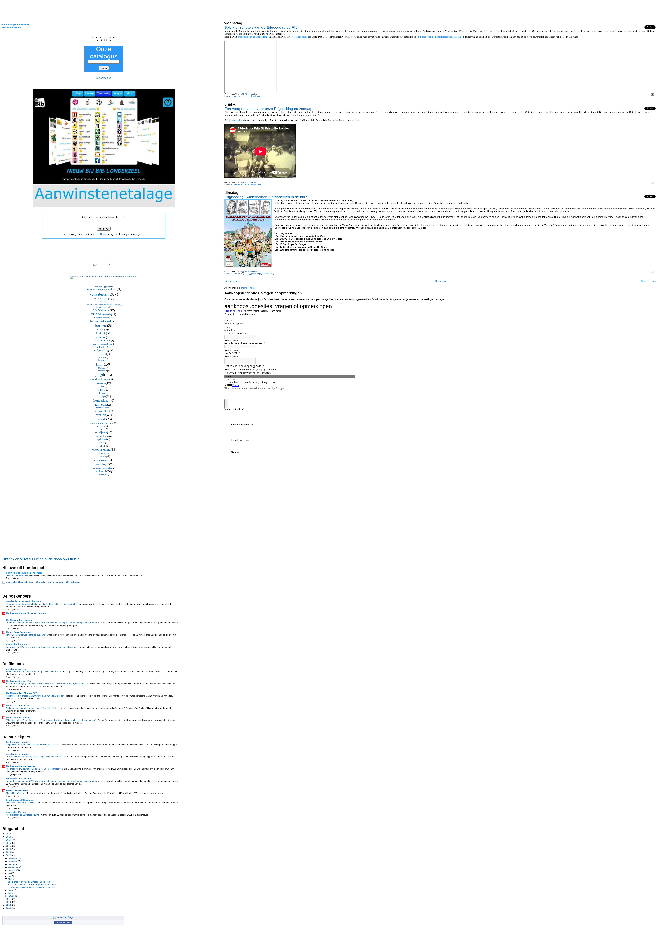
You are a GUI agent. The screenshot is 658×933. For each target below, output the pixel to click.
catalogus (102, 329)
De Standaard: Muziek (17, 742)
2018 (8, 836)
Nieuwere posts (232, 281)
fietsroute (102, 360)
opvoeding (102, 426)
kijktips (101, 383)
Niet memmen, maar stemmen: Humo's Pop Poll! (28, 708)
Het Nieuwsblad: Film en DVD (21, 693)
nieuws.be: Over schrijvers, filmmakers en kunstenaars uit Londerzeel (43, 582)
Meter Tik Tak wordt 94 (16, 575)
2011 (8, 899)
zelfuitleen (102, 474)
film (99, 364)
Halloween (102, 368)
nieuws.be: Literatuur (17, 644)
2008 (8, 908)
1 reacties (252, 182)
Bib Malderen (101, 310)
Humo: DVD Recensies (18, 705)
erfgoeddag (245, 96)
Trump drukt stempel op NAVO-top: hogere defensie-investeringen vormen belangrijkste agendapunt (53, 623)
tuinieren (102, 453)
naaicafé (101, 419)
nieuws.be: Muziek (16, 812)
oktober (12, 864)
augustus (12, 870)
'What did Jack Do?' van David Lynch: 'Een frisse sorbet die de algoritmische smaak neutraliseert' (51, 720)
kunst (101, 389)
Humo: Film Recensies (18, 717)
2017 (8, 840)
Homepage (441, 281)
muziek (101, 415)
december (13, 858)
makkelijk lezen (102, 408)
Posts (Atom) (248, 287)
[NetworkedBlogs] (63, 917)
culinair (101, 337)
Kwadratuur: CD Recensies (20, 800)
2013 (8, 852)
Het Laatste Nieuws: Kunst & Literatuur (26, 613)
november (13, 861)
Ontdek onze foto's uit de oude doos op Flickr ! (40, 559)
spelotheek (102, 439)
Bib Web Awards (101, 314)
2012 (8, 855)
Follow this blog (63, 922)
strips (259, 96)
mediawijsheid (102, 411)
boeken (100, 326)
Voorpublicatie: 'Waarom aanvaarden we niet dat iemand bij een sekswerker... (42, 647)
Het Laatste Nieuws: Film (19, 681)
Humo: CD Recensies (17, 790)
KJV (103, 386)
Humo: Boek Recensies (18, 632)
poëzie (102, 429)
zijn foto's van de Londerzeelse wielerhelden (439, 36)
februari (12, 893)
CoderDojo (102, 333)
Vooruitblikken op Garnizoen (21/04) (23, 815)
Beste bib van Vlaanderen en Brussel (102, 304)
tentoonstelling (268, 274)
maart (11, 890)
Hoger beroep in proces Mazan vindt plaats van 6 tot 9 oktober (35, 696)
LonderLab (100, 400)
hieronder (236, 120)
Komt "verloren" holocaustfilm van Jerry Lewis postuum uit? (33, 671)
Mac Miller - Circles (15, 793)
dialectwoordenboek (102, 343)
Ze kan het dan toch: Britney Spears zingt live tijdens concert (34, 757)
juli (9, 873)
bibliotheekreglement (102, 317)
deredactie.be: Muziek (17, 754)
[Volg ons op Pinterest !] (103, 263)
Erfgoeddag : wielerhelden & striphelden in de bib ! (265, 197)
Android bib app (102, 298)
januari (11, 896)
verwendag (102, 456)
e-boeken (102, 347)
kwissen (102, 393)
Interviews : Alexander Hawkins (20, 803)
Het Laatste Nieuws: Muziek (20, 766)
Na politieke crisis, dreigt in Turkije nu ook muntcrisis (30, 745)
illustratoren (102, 371)
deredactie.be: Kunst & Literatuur (23, 601)
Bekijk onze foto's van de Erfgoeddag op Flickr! (263, 27)
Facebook (102, 357)
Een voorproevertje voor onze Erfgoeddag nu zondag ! (268, 109)
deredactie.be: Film (16, 669)
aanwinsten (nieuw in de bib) (102, 289)
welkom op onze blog (102, 468)
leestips (101, 396)
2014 (8, 849)
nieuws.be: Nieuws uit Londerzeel (24, 572)
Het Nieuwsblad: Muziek (18, 778)
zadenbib (101, 471)
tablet (102, 446)
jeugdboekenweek (101, 379)
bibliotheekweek (101, 321)
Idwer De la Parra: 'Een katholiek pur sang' (26, 635)
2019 (8, 833)
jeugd (253, 96)
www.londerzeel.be (11, 27)
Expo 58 (102, 354)
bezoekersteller (102, 307)
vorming (101, 464)
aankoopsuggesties (102, 286)
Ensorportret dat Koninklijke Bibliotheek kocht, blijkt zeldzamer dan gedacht (41, 604)
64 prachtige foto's (298, 36)
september (13, 867)
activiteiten (235, 96)
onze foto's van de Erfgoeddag (253, 36)
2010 (8, 902)
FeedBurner (101, 234)
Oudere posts (648, 281)
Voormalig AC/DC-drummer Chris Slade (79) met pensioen (33, 769)
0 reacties (252, 94)
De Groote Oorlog (102, 340)
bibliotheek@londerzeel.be (15, 24)
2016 (8, 843)
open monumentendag (102, 423)
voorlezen (101, 460)
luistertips (101, 404)
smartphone (102, 436)
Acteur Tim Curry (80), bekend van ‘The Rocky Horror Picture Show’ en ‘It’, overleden (45, 684)
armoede (102, 301)
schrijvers (101, 432)
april (10, 879)
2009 (8, 905)
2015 (8, 846)
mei (10, 876)
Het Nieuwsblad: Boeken (19, 620)
